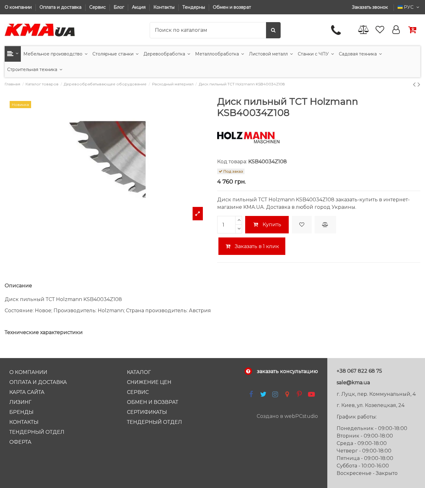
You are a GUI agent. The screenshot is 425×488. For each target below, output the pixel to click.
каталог (139, 372)
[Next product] (419, 84)
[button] (13, 54)
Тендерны (194, 7)
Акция (139, 7)
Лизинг (20, 402)
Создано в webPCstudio (287, 416)
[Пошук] (273, 30)
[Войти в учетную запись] (396, 30)
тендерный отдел (154, 422)
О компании (19, 7)
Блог (119, 7)
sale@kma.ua (353, 382)
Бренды (21, 412)
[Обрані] (379, 30)
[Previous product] (415, 84)
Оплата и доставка (61, 7)
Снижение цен (149, 382)
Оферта (20, 442)
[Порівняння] (363, 30)
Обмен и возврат (232, 7)
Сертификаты (147, 412)
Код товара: (232, 162)
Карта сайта (26, 392)
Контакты (164, 7)
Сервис (98, 7)
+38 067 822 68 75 (359, 371)
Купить (272, 224)
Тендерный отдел (36, 432)
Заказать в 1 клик (256, 246)
